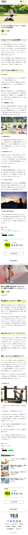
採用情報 (14, 526)
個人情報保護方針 (10, 528)
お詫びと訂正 (18, 528)
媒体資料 (8, 526)
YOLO (4, 3)
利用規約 (19, 526)
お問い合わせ (14, 524)
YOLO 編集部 (14, 242)
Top (1, 3)
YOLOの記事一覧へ (14, 253)
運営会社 (21, 524)
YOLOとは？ (7, 524)
